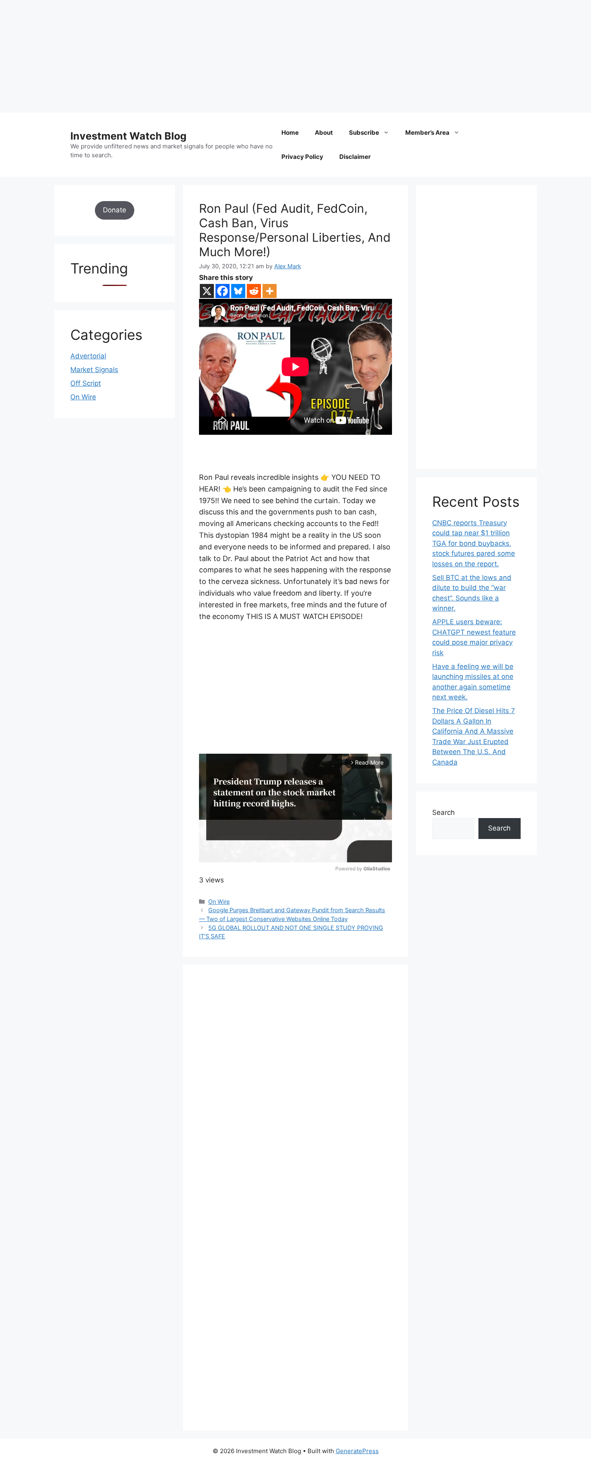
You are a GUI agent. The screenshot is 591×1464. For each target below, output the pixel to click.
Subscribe (364, 132)
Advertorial (88, 356)
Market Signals (94, 370)
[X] (207, 291)
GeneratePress (357, 1451)
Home (290, 132)
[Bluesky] (238, 291)
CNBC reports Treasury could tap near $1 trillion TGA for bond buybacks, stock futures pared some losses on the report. (473, 543)
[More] (270, 291)
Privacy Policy (302, 156)
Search (443, 812)
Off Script (85, 383)
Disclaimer (355, 156)
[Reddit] (254, 291)
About (324, 132)
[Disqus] (295, 1092)
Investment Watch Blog (128, 136)
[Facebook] (222, 291)
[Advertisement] (241, 56)
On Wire (219, 901)
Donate (114, 210)
